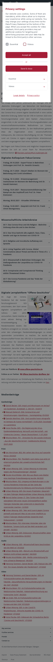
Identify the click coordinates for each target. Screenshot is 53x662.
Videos (30, 44)
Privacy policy (33, 95)
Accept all (26, 55)
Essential (14, 44)
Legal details (19, 95)
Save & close (26, 68)
